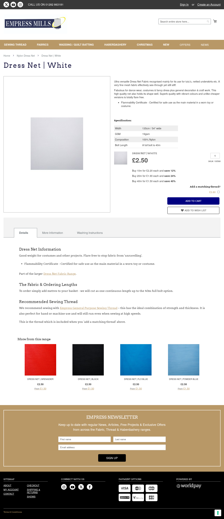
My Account (11, 489)
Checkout (33, 485)
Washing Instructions (90, 233)
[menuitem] (17, 44)
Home (7, 55)
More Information (52, 233)
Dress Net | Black (88, 378)
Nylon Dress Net (26, 55)
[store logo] (35, 24)
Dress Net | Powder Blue (183, 378)
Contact (9, 493)
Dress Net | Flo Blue (136, 378)
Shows (31, 496)
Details (23, 233)
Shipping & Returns (33, 491)
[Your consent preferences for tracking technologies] (218, 513)
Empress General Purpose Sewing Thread (88, 308)
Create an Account (208, 4)
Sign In (184, 4)
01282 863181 (55, 4)
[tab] (25, 232)
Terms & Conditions (13, 512)
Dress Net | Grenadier (40, 378)
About (7, 485)
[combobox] (184, 21)
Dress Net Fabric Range (59, 273)
